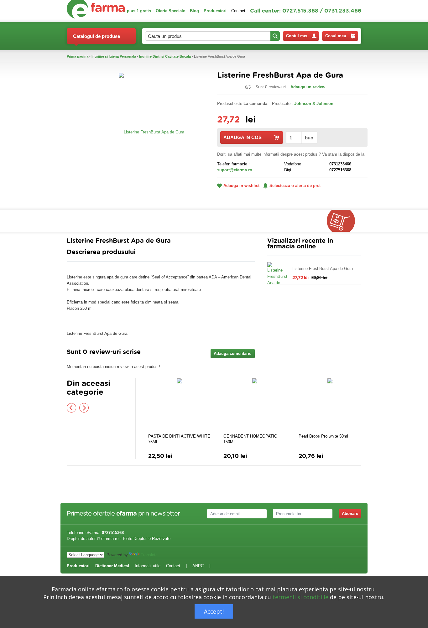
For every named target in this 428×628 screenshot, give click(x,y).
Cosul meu (335, 36)
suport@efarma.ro (234, 170)
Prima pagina (77, 56)
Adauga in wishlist (241, 185)
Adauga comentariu (233, 353)
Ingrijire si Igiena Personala (113, 56)
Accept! (214, 611)
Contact (238, 10)
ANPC (198, 565)
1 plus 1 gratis (137, 10)
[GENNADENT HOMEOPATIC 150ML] (254, 405)
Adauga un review (307, 87)
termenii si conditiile (300, 597)
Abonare (350, 513)
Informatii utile (147, 565)
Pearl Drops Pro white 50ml (323, 436)
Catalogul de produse (96, 36)
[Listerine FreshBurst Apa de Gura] (151, 131)
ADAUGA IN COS (242, 137)
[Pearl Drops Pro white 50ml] (330, 405)
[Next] (84, 408)
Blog (194, 10)
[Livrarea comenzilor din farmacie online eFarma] (344, 221)
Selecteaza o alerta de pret (295, 185)
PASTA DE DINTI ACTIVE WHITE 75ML (179, 439)
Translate (149, 555)
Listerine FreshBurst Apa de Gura (322, 268)
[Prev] (71, 408)
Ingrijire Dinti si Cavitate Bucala (165, 56)
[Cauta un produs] (275, 36)
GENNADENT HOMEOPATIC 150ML (250, 439)
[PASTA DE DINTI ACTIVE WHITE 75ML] (179, 405)
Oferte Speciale (170, 10)
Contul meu (297, 36)
